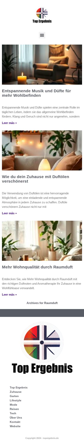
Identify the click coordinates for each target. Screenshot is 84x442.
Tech (13, 413)
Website (15, 426)
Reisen (14, 409)
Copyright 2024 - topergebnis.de (42, 438)
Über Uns (16, 417)
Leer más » (9, 123)
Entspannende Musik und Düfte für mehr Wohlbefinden (36, 93)
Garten (14, 396)
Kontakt (15, 421)
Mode (13, 404)
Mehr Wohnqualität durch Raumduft (37, 267)
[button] (42, 35)
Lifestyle (15, 400)
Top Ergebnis (19, 387)
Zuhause (15, 391)
